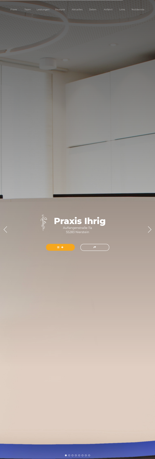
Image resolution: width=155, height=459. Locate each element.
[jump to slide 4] (76, 455)
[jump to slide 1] (66, 455)
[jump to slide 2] (69, 455)
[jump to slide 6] (82, 455)
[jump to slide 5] (79, 455)
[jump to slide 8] (89, 455)
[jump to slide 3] (72, 455)
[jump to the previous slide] (5, 229)
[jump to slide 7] (86, 455)
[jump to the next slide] (94, 247)
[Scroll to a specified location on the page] (60, 247)
